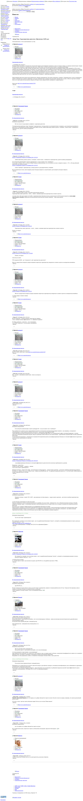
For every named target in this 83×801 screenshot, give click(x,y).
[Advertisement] (41, 3)
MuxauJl (20, 597)
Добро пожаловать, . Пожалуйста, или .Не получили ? (28, 5)
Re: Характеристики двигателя (18, 118)
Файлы (6, 18)
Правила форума (4, 15)
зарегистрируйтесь (40, 4)
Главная (7, 6)
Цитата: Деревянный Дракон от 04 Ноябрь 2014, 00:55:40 (25, 460)
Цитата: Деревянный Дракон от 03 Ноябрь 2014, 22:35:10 (25, 157)
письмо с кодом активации (24, 5)
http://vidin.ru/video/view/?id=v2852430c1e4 (21, 523)
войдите (32, 4)
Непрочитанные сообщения (38, 1)
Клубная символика (5, 11)
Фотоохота (15, 1)
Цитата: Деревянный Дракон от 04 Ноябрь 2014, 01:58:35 (25, 554)
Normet (19, 176)
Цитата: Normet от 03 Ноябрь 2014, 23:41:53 (22, 291)
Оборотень (20, 531)
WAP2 (4, 799)
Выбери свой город (5, 26)
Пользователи (4, 24)
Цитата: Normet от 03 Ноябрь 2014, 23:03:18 (22, 226)
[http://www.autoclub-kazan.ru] (24, 86)
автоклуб (20, 44)
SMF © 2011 (24, 786)
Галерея (7, 17)
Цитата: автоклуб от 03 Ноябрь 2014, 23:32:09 (22, 253)
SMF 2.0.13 (17, 786)
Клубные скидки (4, 9)
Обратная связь (4, 29)
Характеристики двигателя (17, 62)
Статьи (6, 21)
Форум (6, 13)
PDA (2, 799)
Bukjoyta (20, 735)
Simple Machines (31, 786)
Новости (8, 20)
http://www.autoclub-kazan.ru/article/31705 (26, 83)
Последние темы (73, 1)
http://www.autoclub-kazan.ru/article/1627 (37, 352)
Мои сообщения (56, 1)
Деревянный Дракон (23, 106)
